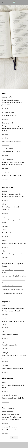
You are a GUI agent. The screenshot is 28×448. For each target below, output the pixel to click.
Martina (4, 240)
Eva (3, 342)
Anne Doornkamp (8, 149)
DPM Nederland (7, 412)
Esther (4, 204)
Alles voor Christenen (9, 395)
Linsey (4, 230)
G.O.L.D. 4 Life (7, 97)
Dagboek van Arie (8, 112)
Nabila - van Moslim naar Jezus (12, 289)
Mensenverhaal (7, 123)
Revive (4, 305)
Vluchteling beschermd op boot (12, 293)
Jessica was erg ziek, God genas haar (14, 276)
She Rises (5, 172)
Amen (4, 318)
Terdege (5, 365)
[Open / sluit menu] (2, 2)
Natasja (4, 191)
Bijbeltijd (5, 138)
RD (3, 331)
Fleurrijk (5, 352)
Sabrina (4, 251)
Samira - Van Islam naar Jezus (12, 286)
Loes (3, 217)
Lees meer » (5, 108)
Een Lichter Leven (8, 159)
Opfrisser (5, 382)
